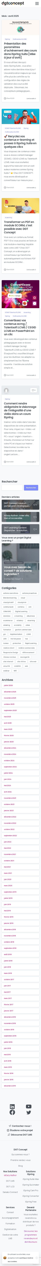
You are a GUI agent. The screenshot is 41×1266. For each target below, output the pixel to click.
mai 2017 (7, 992)
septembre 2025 (10, 710)
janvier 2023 (9, 810)
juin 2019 (7, 904)
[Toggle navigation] (37, 3)
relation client (8, 648)
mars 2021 (8, 873)
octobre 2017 (9, 979)
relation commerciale (26, 648)
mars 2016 (8, 1067)
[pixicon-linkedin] (12, 1107)
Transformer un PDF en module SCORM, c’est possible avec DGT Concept (19, 227)
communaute (8, 607)
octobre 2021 (9, 861)
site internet (8, 661)
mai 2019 (7, 911)
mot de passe (16, 639)
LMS (4, 639)
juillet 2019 (8, 898)
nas (26, 639)
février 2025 (9, 735)
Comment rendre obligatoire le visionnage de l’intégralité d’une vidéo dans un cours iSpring (20, 410)
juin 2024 (7, 779)
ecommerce (7, 620)
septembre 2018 (10, 948)
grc (4, 634)
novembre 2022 (10, 823)
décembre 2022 (10, 817)
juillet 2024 (8, 773)
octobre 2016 (9, 1029)
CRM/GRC (7, 611)
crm (29, 607)
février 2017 (8, 1004)
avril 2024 (8, 792)
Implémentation (16, 634)
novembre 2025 (10, 698)
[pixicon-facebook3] (12, 1112)
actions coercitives (10, 593)
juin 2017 (7, 986)
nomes (6, 643)
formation (7, 630)
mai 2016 (7, 1054)
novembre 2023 (10, 798)
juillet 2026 (8, 685)
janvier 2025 (9, 742)
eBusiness (31, 616)
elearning (31, 620)
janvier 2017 (8, 1011)
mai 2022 (7, 848)
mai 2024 (7, 785)
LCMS (28, 634)
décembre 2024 (10, 748)
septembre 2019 (10, 892)
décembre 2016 (10, 1017)
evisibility (17, 625)
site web (33, 661)
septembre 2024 (10, 767)
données (6, 616)
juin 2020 (7, 879)
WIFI (15, 671)
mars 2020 (8, 885)
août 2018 (7, 954)
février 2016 (8, 1073)
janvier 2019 (8, 923)
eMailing (6, 625)
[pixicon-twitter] (28, 1112)
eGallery (20, 620)
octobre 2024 (9, 760)
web (26, 666)
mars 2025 (8, 729)
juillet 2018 (8, 961)
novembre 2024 (10, 754)
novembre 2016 (10, 1023)
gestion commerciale (23, 630)
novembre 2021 (10, 854)
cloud (23, 598)
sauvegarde (24, 657)
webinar (6, 671)
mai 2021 (7, 867)
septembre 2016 (10, 1036)
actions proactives (29, 593)
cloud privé (22, 602)
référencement (28, 652)
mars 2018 (8, 973)
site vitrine (21, 661)
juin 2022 (7, 842)
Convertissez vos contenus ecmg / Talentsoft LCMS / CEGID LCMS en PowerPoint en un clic (20, 327)
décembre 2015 (10, 1086)
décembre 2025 (10, 692)
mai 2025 (7, 717)
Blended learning (10, 598)
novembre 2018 (10, 936)
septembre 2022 (10, 835)
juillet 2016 (8, 1042)
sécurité (6, 666)
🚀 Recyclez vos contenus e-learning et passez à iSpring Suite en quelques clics (20, 141)
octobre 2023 (9, 804)
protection (17, 643)
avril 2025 (8, 723)
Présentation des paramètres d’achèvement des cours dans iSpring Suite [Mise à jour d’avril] (20, 50)
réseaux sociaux (9, 657)
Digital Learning (21, 611)
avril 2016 (7, 1061)
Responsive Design (10, 652)
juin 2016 (7, 1048)
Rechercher (9, 481)
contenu (21, 607)
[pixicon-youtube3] (28, 1107)
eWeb (28, 625)
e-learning (18, 616)
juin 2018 (7, 967)
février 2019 (8, 917)
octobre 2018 (9, 942)
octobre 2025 (9, 704)
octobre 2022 (9, 829)
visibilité (17, 666)
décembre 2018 (10, 929)
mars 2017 (8, 998)
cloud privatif (8, 602)
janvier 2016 (8, 1079)
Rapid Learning (31, 643)
